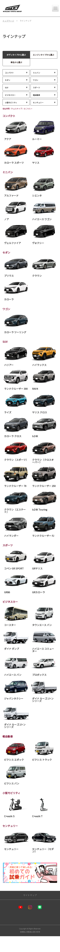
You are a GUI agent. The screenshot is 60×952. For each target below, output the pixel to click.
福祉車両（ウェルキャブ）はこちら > (17, 108)
